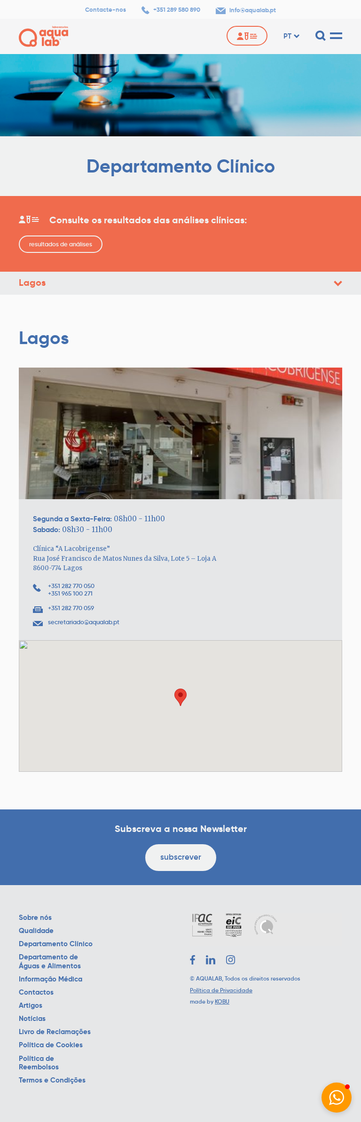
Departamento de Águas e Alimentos (50, 961)
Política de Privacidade (221, 990)
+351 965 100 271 (70, 593)
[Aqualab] (43, 36)
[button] (337, 1098)
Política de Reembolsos (39, 1062)
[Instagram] (230, 960)
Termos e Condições (52, 1080)
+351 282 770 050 (71, 586)
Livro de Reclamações (55, 1032)
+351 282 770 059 (71, 608)
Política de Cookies (51, 1045)
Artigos (30, 1005)
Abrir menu (338, 283)
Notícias (32, 1018)
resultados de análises (60, 244)
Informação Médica (50, 979)
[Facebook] (192, 960)
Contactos (36, 992)
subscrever (180, 857)
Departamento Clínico (56, 944)
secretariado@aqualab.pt (83, 622)
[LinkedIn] (210, 960)
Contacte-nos (105, 10)
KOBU (222, 1001)
